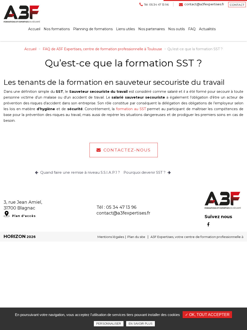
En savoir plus (140, 323)
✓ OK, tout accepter (207, 315)
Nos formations (57, 29)
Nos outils (176, 29)
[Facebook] (208, 224)
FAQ (192, 29)
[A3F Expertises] (22, 13)
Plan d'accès (24, 216)
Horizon (15, 236)
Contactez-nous (127, 149)
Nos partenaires (151, 29)
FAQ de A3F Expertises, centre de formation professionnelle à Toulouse (102, 49)
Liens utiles (125, 29)
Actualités (207, 29)
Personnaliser (108, 323)
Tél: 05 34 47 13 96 (156, 4)
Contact (237, 5)
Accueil (34, 29)
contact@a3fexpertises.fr (204, 4)
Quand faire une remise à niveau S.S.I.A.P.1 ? (79, 172)
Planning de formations (93, 29)
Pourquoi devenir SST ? (145, 172)
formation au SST (131, 109)
